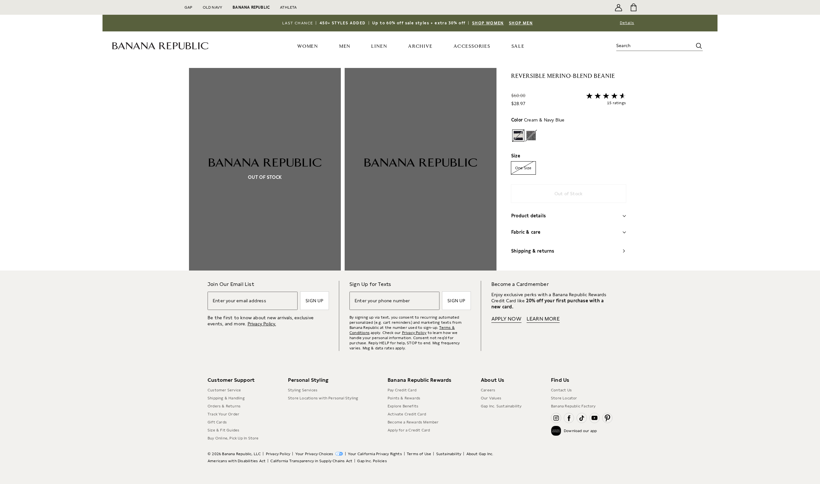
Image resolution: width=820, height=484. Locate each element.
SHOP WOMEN (488, 23)
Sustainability (449, 454)
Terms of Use (419, 454)
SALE (518, 46)
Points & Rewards (404, 398)
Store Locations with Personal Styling (323, 398)
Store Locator (564, 398)
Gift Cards (217, 422)
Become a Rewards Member (413, 422)
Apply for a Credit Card (409, 430)
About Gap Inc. (480, 454)
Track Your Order (223, 414)
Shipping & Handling (226, 398)
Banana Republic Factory (573, 406)
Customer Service (224, 390)
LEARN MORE (543, 319)
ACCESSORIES (472, 46)
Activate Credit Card (407, 414)
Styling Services (302, 390)
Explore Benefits (403, 406)
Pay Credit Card (402, 390)
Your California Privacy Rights (375, 454)
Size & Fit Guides (223, 430)
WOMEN (307, 46)
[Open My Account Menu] (618, 7)
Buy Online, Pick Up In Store (233, 438)
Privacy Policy (414, 332)
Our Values (491, 398)
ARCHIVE (420, 46)
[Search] (699, 46)
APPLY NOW (506, 319)
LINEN (379, 46)
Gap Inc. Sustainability (501, 406)
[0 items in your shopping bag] (633, 7)
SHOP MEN (521, 23)
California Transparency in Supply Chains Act (311, 461)
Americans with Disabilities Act (237, 461)
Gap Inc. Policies (372, 461)
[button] (342, 169)
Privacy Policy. (262, 323)
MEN (344, 46)
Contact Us (561, 390)
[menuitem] (308, 45)
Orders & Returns (224, 406)
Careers (488, 390)
